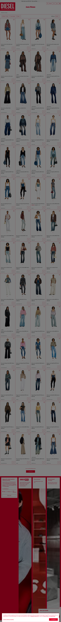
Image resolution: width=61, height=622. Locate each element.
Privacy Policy (45, 616)
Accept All (53, 619)
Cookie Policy (52, 616)
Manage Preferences (35, 616)
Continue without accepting (8, 619)
